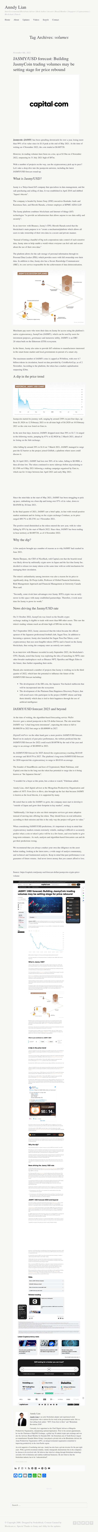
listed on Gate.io (39, 426)
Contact (55, 20)
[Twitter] (25, 1468)
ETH (44, 341)
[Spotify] (42, 1468)
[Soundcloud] (39, 1468)
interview (22, 225)
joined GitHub (48, 450)
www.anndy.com (21, 1461)
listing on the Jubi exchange (28, 440)
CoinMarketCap (69, 362)
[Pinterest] (32, 1468)
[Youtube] (49, 1468)
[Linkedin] (15, 1468)
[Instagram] (22, 1468)
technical (21, 854)
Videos (36, 20)
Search (46, 20)
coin (44, 147)
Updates (26, 20)
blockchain (44, 211)
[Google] (46, 1468)
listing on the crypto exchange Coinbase (52, 515)
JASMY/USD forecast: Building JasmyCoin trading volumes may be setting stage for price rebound (43, 64)
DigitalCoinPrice (20, 735)
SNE (51, 201)
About (16, 20)
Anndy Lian (15, 7)
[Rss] (29, 1468)
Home (7, 20)
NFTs (56, 641)
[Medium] (36, 1468)
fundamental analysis (38, 854)
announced (44, 630)
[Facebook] (19, 1468)
